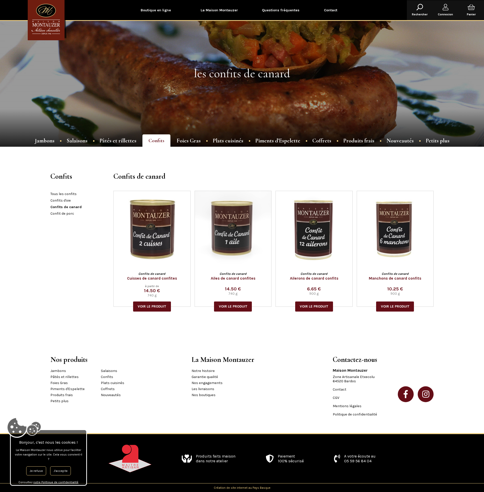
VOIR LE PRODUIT (152, 306)
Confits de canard (66, 207)
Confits (156, 140)
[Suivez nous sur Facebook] (406, 394)
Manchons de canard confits (395, 278)
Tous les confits (63, 194)
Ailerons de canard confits (314, 278)
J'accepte (60, 471)
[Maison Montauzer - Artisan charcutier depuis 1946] (48, 20)
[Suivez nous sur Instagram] (426, 394)
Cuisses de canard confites (152, 278)
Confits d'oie (60, 200)
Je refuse (36, 471)
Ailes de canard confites (233, 278)
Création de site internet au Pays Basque (242, 487)
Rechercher (420, 14)
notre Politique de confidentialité (56, 482)
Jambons (44, 140)
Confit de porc (62, 213)
